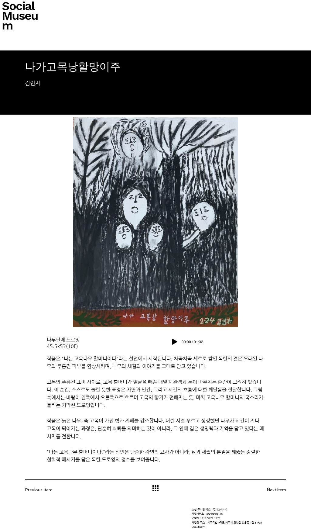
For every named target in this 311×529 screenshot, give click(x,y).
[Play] (174, 342)
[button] (43, 490)
